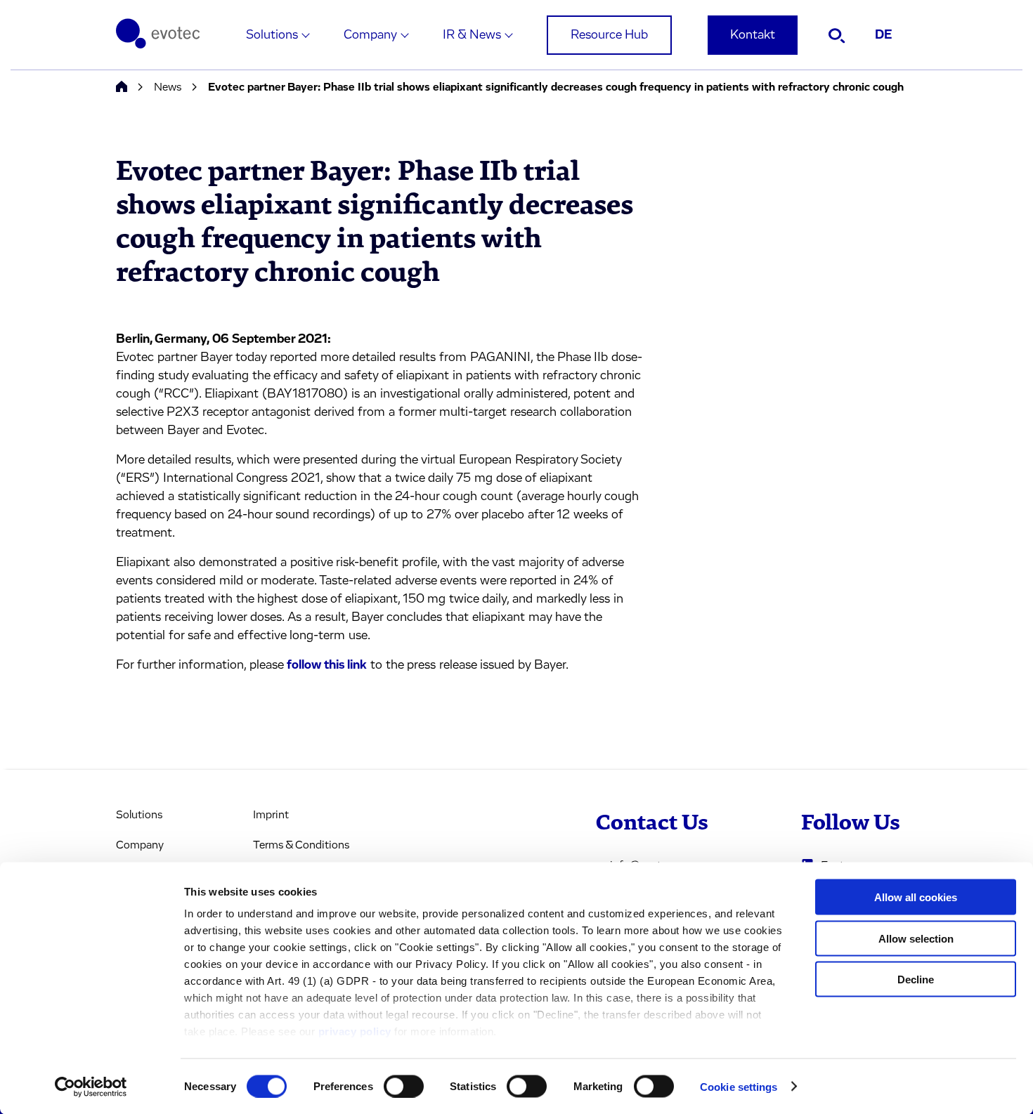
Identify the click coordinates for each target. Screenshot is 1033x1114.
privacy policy (354, 1031)
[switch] (404, 1086)
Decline (915, 979)
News (167, 87)
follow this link (327, 665)
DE (883, 35)
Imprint (271, 814)
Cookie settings (739, 1086)
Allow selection (916, 938)
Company (370, 35)
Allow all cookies (915, 897)
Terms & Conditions (301, 845)
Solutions (272, 35)
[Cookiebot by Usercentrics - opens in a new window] (91, 1086)
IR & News (472, 35)
